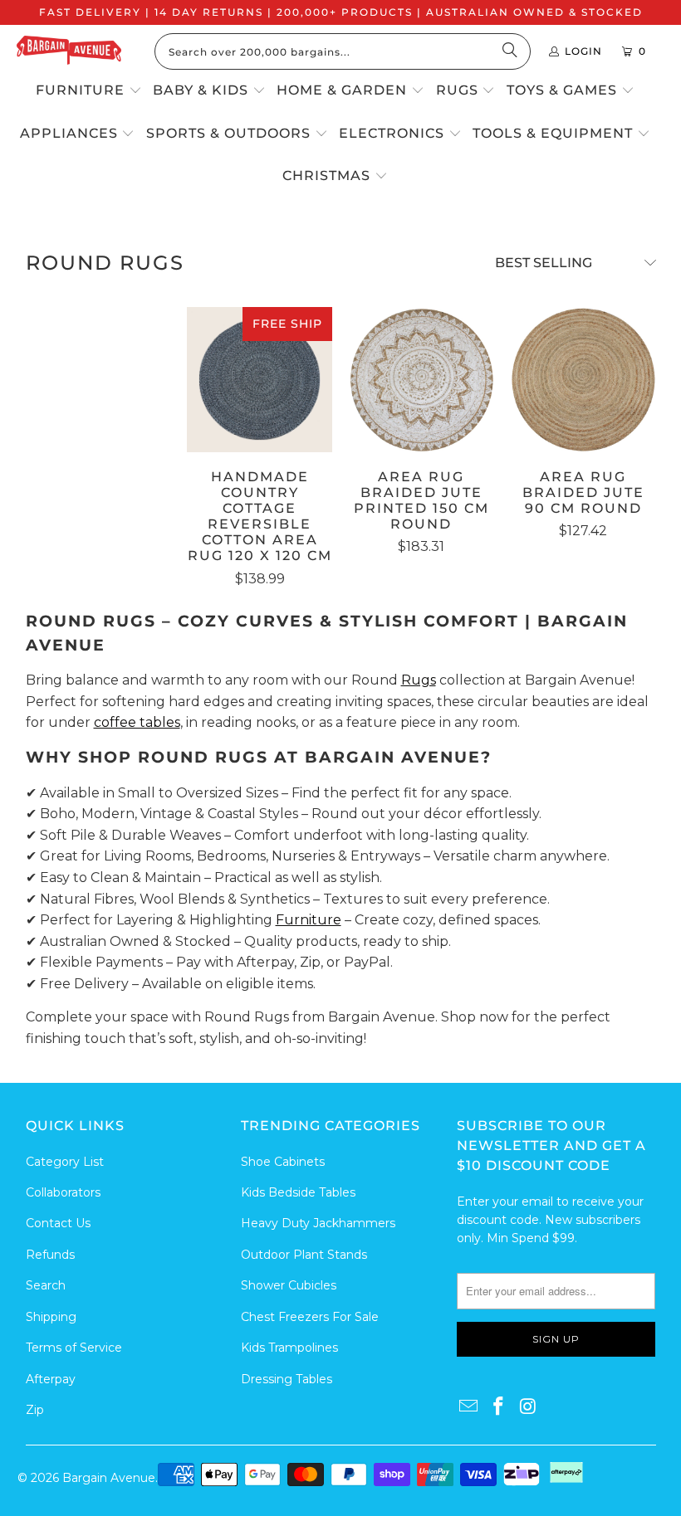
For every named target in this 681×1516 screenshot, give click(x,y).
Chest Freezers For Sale (310, 1316)
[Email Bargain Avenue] (469, 1407)
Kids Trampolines (289, 1347)
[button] (89, 91)
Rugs (418, 680)
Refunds (50, 1254)
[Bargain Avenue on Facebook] (499, 1407)
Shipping (51, 1316)
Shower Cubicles (288, 1285)
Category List (65, 1161)
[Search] (510, 51)
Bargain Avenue (108, 1477)
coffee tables (137, 722)
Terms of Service (74, 1347)
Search (46, 1285)
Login (583, 51)
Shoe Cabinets (283, 1161)
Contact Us (58, 1223)
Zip (35, 1409)
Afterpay (51, 1379)
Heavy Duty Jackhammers (318, 1223)
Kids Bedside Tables (298, 1192)
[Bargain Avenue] (69, 52)
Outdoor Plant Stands (304, 1254)
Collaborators (63, 1192)
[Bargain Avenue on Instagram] (528, 1407)
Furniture (308, 920)
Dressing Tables (286, 1379)
